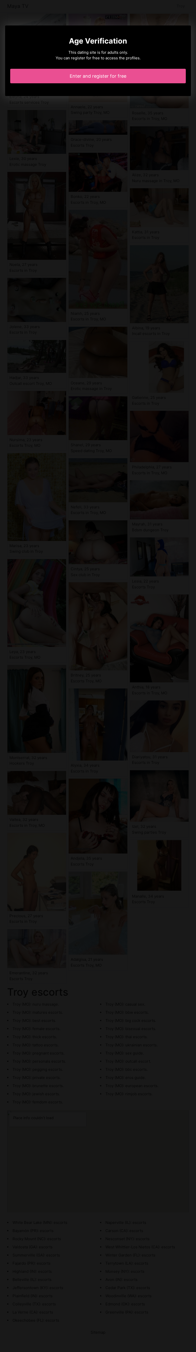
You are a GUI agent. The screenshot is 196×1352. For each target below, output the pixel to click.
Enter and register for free (98, 76)
